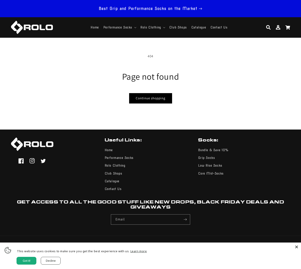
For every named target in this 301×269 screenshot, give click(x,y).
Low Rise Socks (210, 165)
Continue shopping (150, 98)
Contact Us (113, 189)
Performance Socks (119, 158)
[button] (119, 27)
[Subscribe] (185, 219)
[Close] (296, 247)
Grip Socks (206, 158)
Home (109, 150)
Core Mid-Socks (210, 173)
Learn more (138, 251)
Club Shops (113, 173)
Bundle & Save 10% (213, 150)
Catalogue (112, 181)
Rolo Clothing (115, 165)
